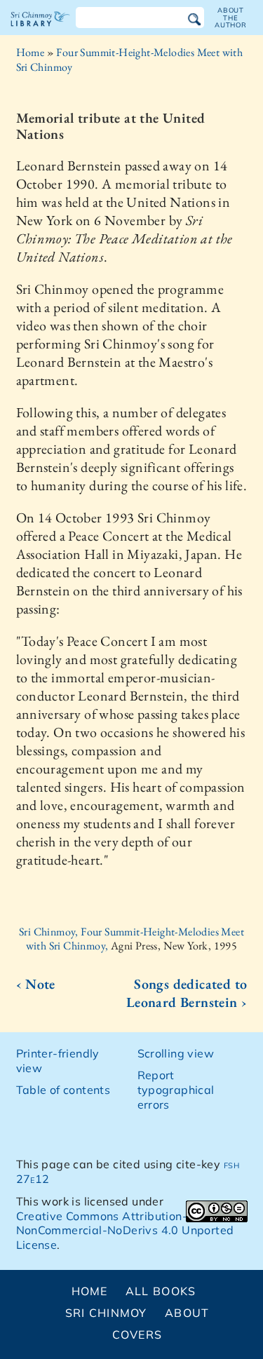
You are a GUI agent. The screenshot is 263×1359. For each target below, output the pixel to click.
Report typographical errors (176, 1089)
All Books (161, 1291)
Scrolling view (176, 1053)
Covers (137, 1334)
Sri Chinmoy (106, 1313)
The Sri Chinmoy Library (40, 31)
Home (30, 52)
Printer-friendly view (58, 1060)
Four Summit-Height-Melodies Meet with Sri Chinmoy (129, 59)
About (187, 1313)
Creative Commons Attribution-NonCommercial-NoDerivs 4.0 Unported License (125, 1230)
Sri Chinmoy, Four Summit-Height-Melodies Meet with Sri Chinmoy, (131, 939)
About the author (231, 17)
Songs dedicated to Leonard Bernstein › (187, 993)
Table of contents (63, 1090)
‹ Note (35, 984)
